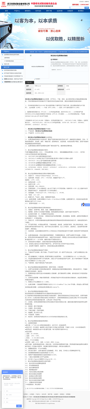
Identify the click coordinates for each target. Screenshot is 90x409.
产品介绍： (30, 82)
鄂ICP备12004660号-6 (41, 403)
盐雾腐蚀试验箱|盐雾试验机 (50, 51)
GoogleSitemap (51, 403)
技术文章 (44, 394)
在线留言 (56, 394)
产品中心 (40, 51)
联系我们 (62, 394)
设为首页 (81, 1)
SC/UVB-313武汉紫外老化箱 (56, 388)
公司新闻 (32, 394)
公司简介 (26, 394)
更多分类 (6, 64)
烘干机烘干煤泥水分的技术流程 (12, 73)
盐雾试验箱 (7, 57)
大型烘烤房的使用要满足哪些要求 (13, 82)
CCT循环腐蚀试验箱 (9, 61)
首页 (36, 51)
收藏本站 (87, 1)
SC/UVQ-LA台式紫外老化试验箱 (36, 388)
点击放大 (38, 78)
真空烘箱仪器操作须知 (10, 70)
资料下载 (50, 394)
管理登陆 (68, 394)
